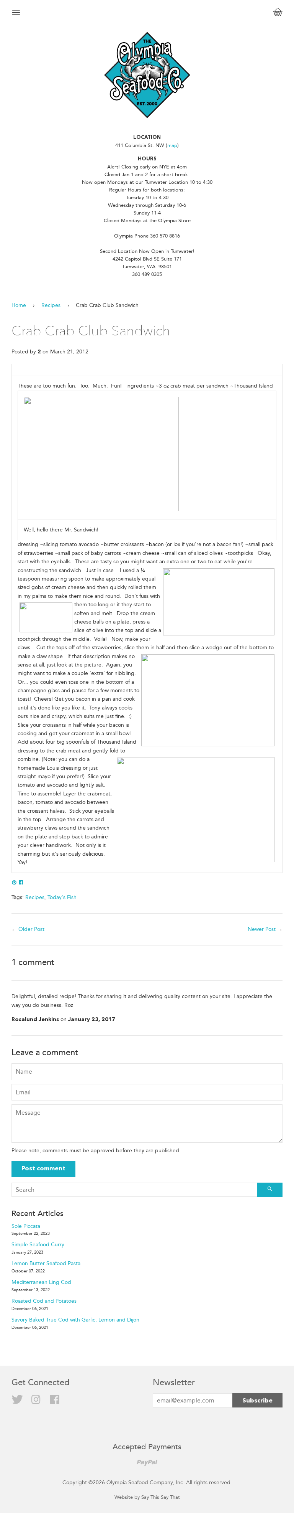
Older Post (31, 929)
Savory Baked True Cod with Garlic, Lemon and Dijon (75, 1320)
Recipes (50, 305)
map (172, 145)
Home (18, 305)
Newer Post (262, 929)
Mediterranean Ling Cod (41, 1282)
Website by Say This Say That (147, 1497)
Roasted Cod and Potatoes (44, 1301)
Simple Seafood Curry (37, 1244)
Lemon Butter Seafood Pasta (45, 1263)
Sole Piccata (25, 1226)
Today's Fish (62, 897)
